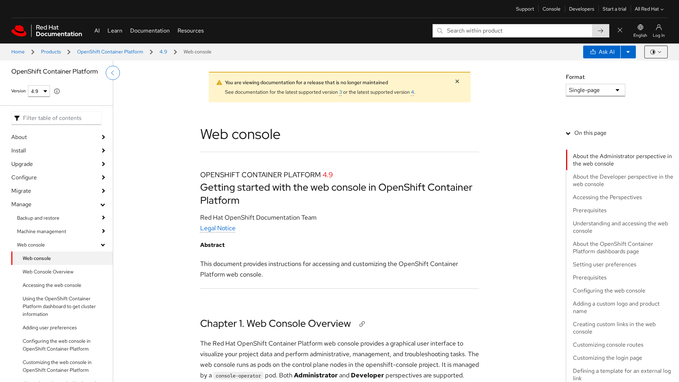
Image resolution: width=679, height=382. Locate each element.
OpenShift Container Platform (110, 51)
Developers (581, 9)
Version (18, 91)
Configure (24, 177)
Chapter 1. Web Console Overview (275, 323)
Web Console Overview (48, 271)
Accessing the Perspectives (607, 197)
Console (551, 9)
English (640, 35)
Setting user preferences (604, 264)
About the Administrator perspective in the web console (622, 159)
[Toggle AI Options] (628, 52)
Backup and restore (38, 218)
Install (18, 150)
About (19, 137)
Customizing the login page (607, 357)
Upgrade (22, 164)
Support (525, 9)
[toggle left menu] (113, 73)
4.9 (163, 51)
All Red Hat (647, 9)
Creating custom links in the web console (614, 327)
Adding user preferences (50, 327)
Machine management (41, 231)
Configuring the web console (609, 290)
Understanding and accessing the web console (620, 227)
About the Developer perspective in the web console (623, 180)
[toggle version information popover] (57, 91)
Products (51, 51)
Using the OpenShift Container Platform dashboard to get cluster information (59, 306)
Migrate (21, 191)
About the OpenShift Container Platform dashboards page (613, 247)
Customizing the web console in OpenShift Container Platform (57, 366)
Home (18, 51)
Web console (31, 245)
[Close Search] (620, 30)
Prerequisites (590, 210)
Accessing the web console (52, 285)
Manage (21, 204)
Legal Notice (218, 228)
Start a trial (614, 9)
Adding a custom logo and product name (616, 307)
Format (575, 77)
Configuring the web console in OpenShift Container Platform (57, 345)
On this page (590, 133)
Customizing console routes (608, 344)
